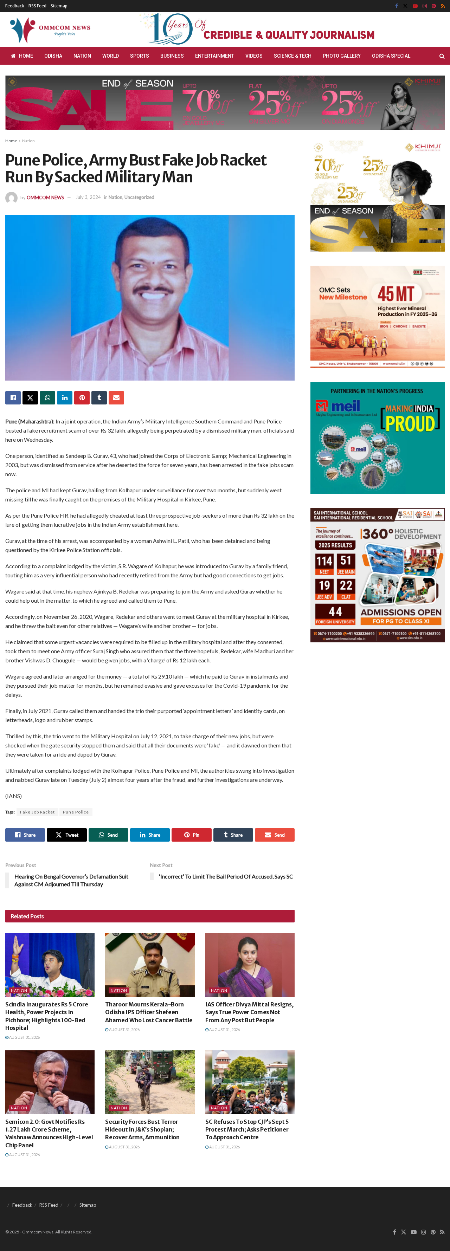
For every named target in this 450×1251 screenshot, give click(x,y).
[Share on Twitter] (30, 397)
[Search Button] (442, 56)
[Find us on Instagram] (425, 6)
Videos (254, 56)
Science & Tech (292, 56)
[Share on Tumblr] (99, 397)
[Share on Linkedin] (64, 397)
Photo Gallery (342, 56)
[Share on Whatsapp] (47, 397)
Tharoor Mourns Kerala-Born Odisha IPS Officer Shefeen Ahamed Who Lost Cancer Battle (149, 1012)
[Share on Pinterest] (82, 397)
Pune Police (76, 812)
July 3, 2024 (88, 197)
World (110, 56)
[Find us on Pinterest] (434, 6)
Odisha (53, 56)
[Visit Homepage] (48, 29)
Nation (82, 56)
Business (172, 56)
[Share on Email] (116, 397)
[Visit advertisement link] (273, 29)
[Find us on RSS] (443, 6)
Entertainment (214, 56)
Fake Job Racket (37, 812)
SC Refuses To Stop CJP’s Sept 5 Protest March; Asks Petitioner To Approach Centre (247, 1129)
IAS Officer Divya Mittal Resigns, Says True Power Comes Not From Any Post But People (249, 1012)
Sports (139, 56)
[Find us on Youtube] (415, 6)
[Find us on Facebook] (396, 6)
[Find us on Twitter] (405, 6)
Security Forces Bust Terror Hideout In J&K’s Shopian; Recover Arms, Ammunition (142, 1129)
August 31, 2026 (24, 1037)
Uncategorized (139, 197)
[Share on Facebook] (13, 397)
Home (26, 56)
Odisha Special (391, 56)
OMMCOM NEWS (45, 197)
